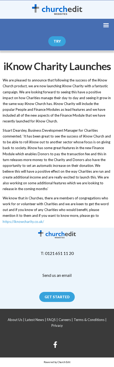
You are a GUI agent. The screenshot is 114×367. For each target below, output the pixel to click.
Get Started (57, 297)
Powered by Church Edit (57, 362)
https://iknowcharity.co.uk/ (23, 221)
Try (57, 41)
